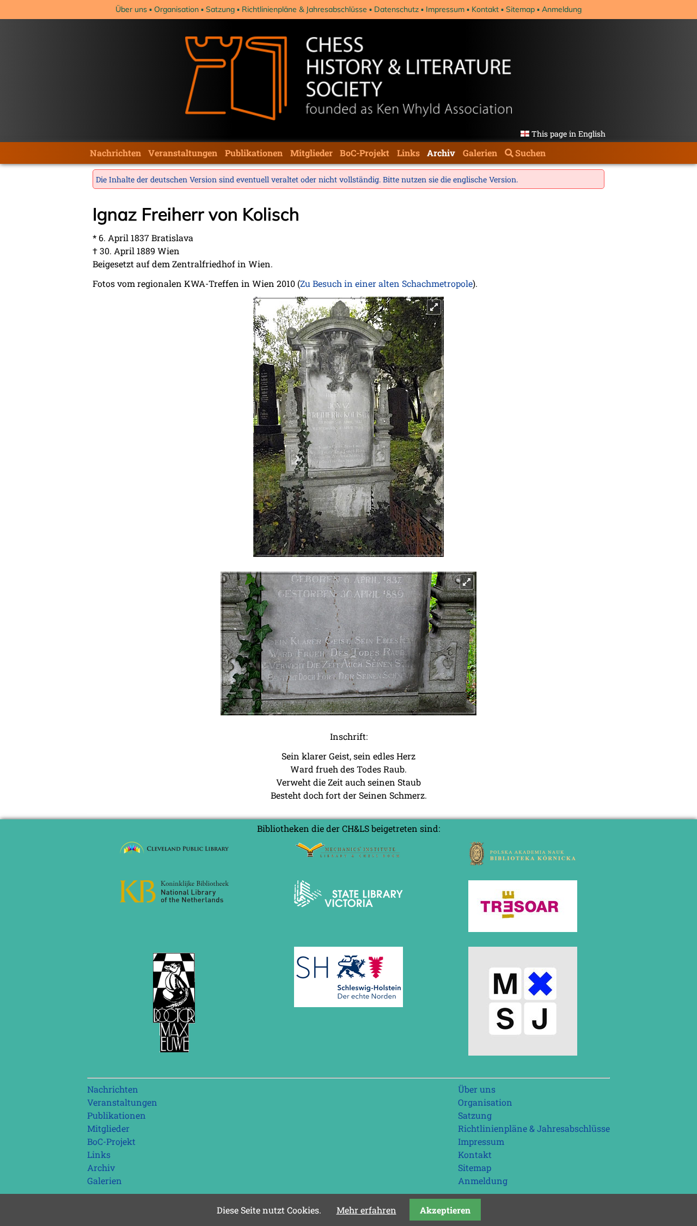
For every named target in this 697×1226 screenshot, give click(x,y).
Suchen (530, 152)
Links (408, 152)
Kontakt (485, 9)
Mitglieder (311, 152)
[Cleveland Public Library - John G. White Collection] (174, 855)
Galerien (480, 152)
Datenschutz (396, 9)
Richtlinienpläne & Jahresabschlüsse (304, 9)
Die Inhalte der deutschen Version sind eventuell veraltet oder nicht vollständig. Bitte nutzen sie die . (307, 179)
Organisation (176, 9)
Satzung (220, 9)
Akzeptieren (445, 1210)
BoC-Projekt (364, 152)
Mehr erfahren (366, 1210)
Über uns (131, 9)
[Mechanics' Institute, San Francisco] (348, 854)
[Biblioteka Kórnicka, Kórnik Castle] (522, 862)
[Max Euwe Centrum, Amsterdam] (174, 1055)
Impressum (445, 9)
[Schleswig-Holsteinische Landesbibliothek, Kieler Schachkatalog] (348, 1003)
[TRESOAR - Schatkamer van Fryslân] (522, 928)
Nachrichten (115, 152)
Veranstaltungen (182, 152)
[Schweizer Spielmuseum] (522, 1052)
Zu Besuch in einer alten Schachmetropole (386, 283)
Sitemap (520, 9)
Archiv (441, 152)
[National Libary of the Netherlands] (174, 899)
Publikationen (254, 152)
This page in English (568, 133)
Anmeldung (562, 9)
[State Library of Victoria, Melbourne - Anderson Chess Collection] (348, 913)
